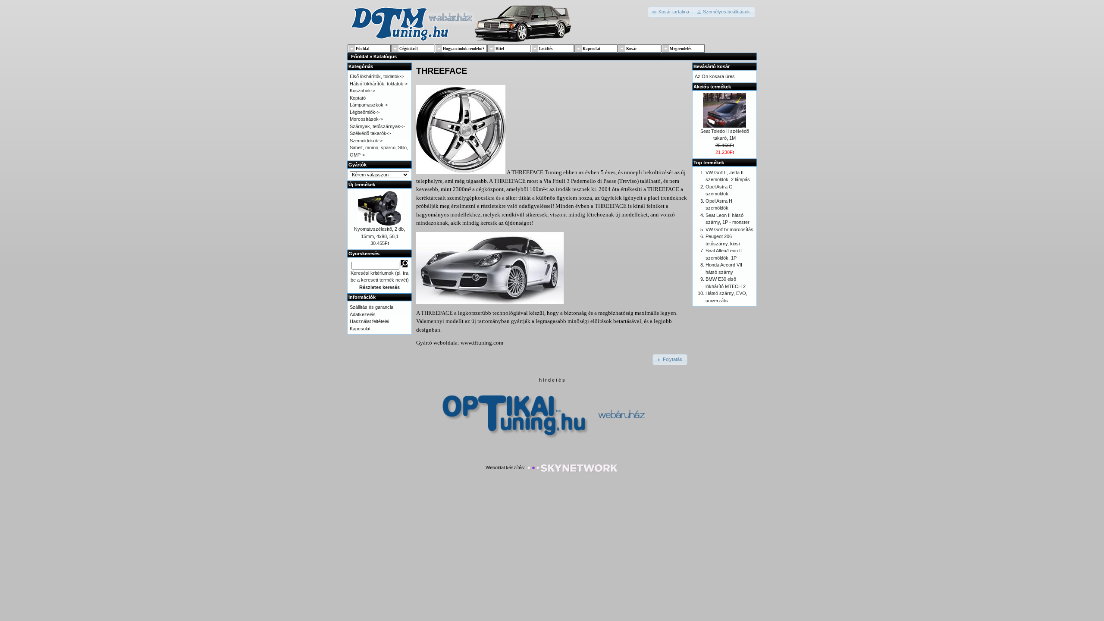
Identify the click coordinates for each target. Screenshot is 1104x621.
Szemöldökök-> (366, 140)
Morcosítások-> (366, 119)
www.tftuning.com (482, 342)
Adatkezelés (363, 314)
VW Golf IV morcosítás (729, 229)
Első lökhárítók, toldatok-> (377, 76)
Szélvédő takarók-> (370, 133)
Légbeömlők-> (365, 112)
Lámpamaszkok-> (369, 104)
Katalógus (385, 56)
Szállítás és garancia (371, 307)
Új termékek (361, 184)
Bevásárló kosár (711, 66)
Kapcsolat (360, 328)
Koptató (358, 97)
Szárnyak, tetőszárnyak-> (377, 126)
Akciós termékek (712, 86)
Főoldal (359, 56)
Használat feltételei (369, 321)
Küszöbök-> (362, 90)
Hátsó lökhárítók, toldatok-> (379, 83)
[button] (671, 12)
